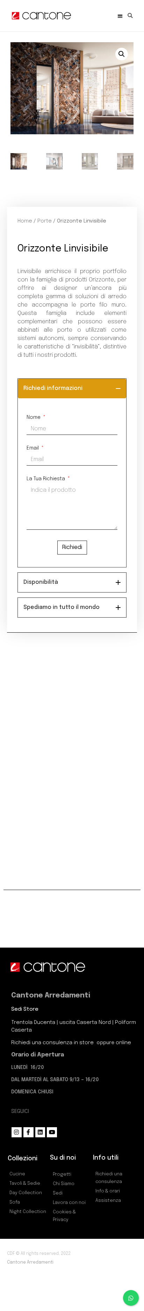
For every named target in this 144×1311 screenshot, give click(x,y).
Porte (44, 221)
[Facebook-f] (28, 1132)
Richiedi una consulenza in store (53, 1043)
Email (33, 448)
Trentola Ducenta (33, 1022)
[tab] (72, 388)
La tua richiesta (46, 478)
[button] (120, 16)
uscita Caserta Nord (85, 1022)
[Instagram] (17, 1132)
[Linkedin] (40, 1132)
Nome (34, 417)
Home (24, 221)
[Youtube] (52, 1132)
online (123, 1043)
